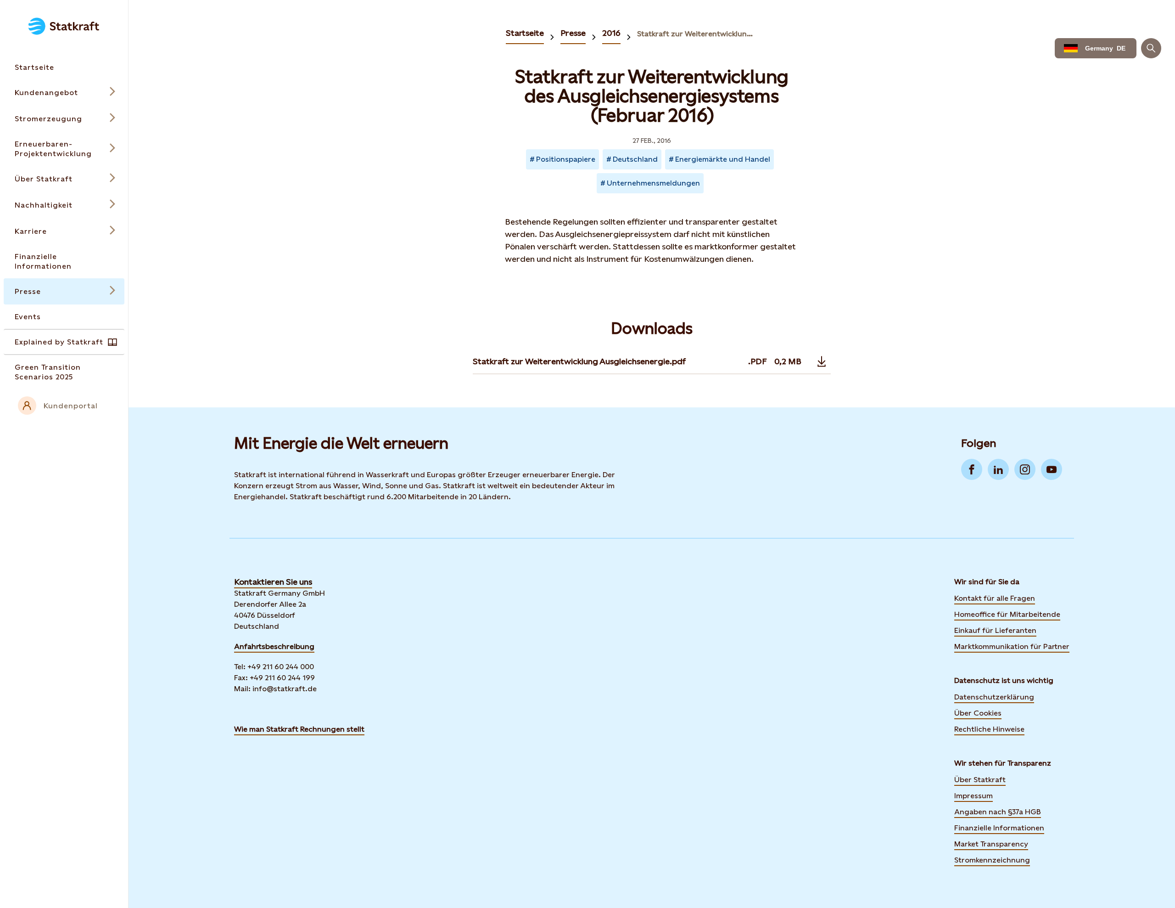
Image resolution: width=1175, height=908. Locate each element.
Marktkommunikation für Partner (1011, 646)
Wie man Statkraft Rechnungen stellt (299, 729)
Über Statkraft (980, 779)
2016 (611, 33)
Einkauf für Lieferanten (995, 630)
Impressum (973, 795)
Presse (573, 33)
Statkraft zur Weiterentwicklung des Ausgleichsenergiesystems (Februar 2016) (696, 33)
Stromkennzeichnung (992, 860)
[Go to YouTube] (1051, 469)
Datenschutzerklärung (994, 697)
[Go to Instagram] (1024, 469)
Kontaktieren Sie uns (273, 582)
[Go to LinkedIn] (998, 469)
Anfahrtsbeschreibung (274, 646)
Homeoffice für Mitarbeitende (1007, 614)
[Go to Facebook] (971, 469)
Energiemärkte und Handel (722, 159)
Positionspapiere (565, 159)
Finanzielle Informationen (999, 827)
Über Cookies (978, 713)
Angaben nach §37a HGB (997, 811)
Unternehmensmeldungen (653, 183)
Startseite (525, 33)
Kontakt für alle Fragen (994, 598)
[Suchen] (1151, 48)
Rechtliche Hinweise (989, 729)
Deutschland (635, 159)
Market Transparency (991, 844)
